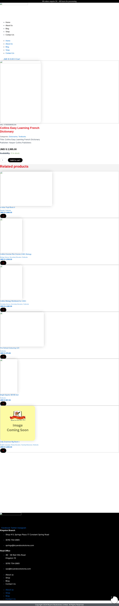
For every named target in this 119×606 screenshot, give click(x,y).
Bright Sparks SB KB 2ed (9, 395)
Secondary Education (15, 257)
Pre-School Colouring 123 (9, 348)
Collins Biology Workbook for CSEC (13, 301)
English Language (5, 444)
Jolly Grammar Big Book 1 (9, 442)
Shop (8, 32)
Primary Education (16, 444)
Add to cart (15, 160)
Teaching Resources (26, 444)
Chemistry (2, 304)
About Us (9, 25)
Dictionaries (13, 136)
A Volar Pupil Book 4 (7, 207)
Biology (2, 257)
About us (9, 575)
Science (7, 257)
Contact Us (10, 35)
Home (8, 22)
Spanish (2, 210)
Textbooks (22, 136)
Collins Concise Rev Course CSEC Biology (15, 254)
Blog (7, 29)
